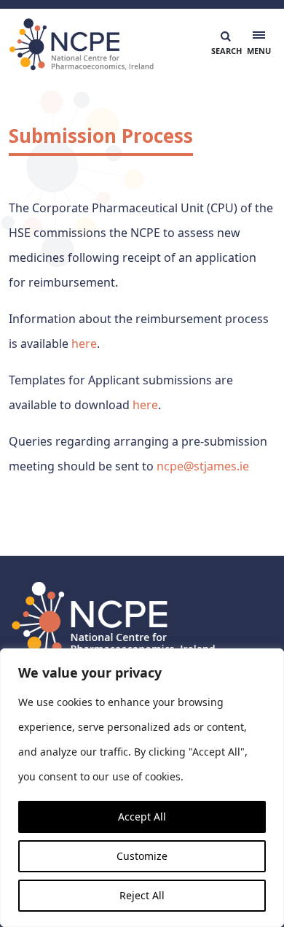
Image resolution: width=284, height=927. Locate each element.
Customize (142, 856)
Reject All (142, 895)
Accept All (142, 816)
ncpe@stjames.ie (203, 466)
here (84, 343)
